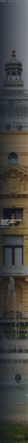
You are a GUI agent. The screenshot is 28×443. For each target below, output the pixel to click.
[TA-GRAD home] (3, 1)
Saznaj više (3, 226)
